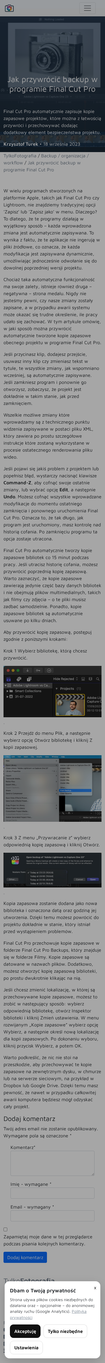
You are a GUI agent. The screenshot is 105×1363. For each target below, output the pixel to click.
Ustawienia (26, 1347)
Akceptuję (25, 1331)
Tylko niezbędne (65, 1331)
